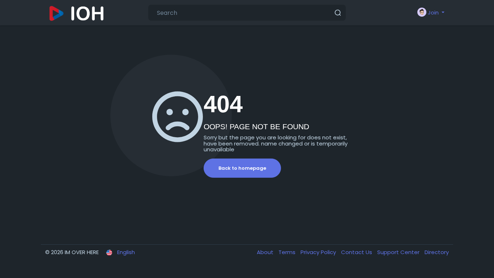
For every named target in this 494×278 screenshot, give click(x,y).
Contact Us (357, 252)
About (266, 252)
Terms (287, 252)
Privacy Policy (319, 252)
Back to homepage (242, 168)
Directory (437, 252)
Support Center (399, 252)
